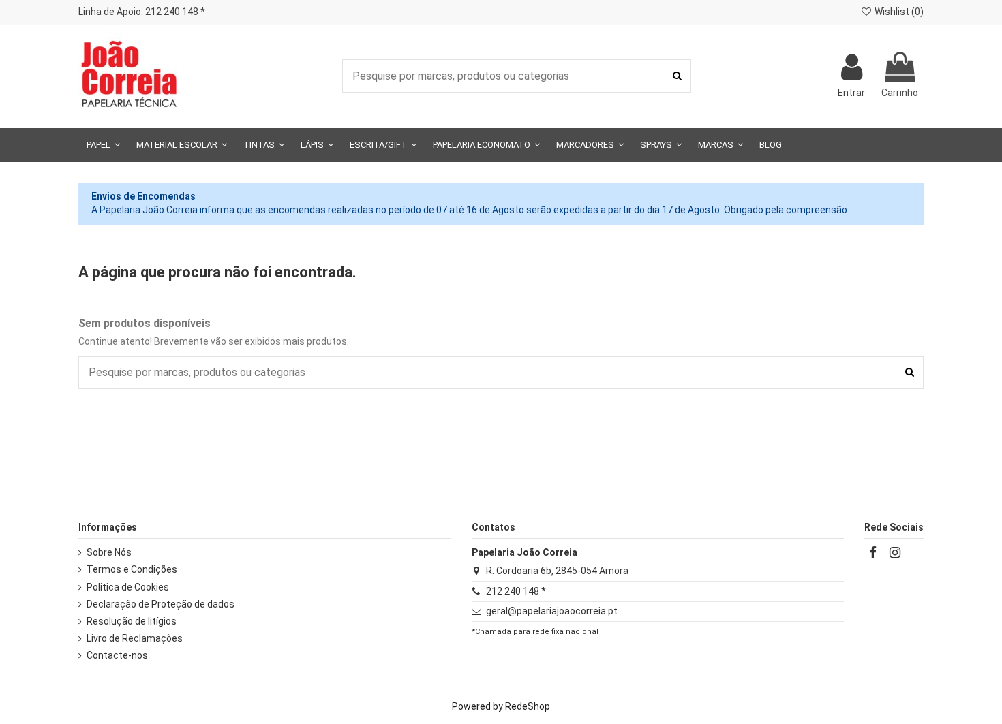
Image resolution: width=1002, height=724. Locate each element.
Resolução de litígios (132, 621)
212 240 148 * (516, 591)
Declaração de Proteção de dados (160, 604)
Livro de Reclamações (135, 638)
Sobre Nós (109, 552)
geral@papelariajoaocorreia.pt (552, 610)
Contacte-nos (117, 655)
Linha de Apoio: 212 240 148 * (141, 11)
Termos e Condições (132, 569)
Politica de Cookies (128, 587)
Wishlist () (898, 11)
